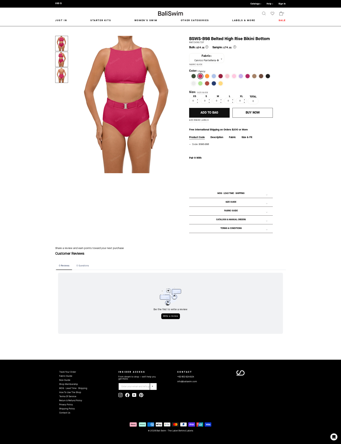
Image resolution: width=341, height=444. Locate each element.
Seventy (261, 76)
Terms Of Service (67, 397)
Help (269, 4)
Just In (61, 20)
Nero (267, 76)
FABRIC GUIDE (195, 65)
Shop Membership (68, 384)
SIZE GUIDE (202, 93)
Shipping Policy (67, 409)
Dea (234, 76)
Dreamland (227, 76)
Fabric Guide (231, 211)
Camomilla (220, 83)
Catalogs (255, 4)
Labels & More (243, 20)
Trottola (240, 76)
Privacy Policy (66, 405)
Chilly (200, 83)
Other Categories (195, 20)
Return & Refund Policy (70, 401)
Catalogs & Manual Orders (231, 220)
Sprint (207, 76)
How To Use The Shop (70, 392)
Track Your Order (67, 372)
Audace (220, 76)
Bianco (193, 83)
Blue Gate (213, 83)
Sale (282, 20)
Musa (247, 76)
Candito (207, 83)
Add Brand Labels (199, 120)
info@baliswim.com (187, 382)
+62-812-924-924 (185, 377)
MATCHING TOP (196, 42)
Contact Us (64, 413)
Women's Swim (145, 20)
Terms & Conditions (231, 228)
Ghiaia (254, 76)
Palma (193, 76)
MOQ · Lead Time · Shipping (231, 193)
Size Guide (231, 202)
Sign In (282, 4)
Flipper (213, 76)
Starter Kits (100, 20)
